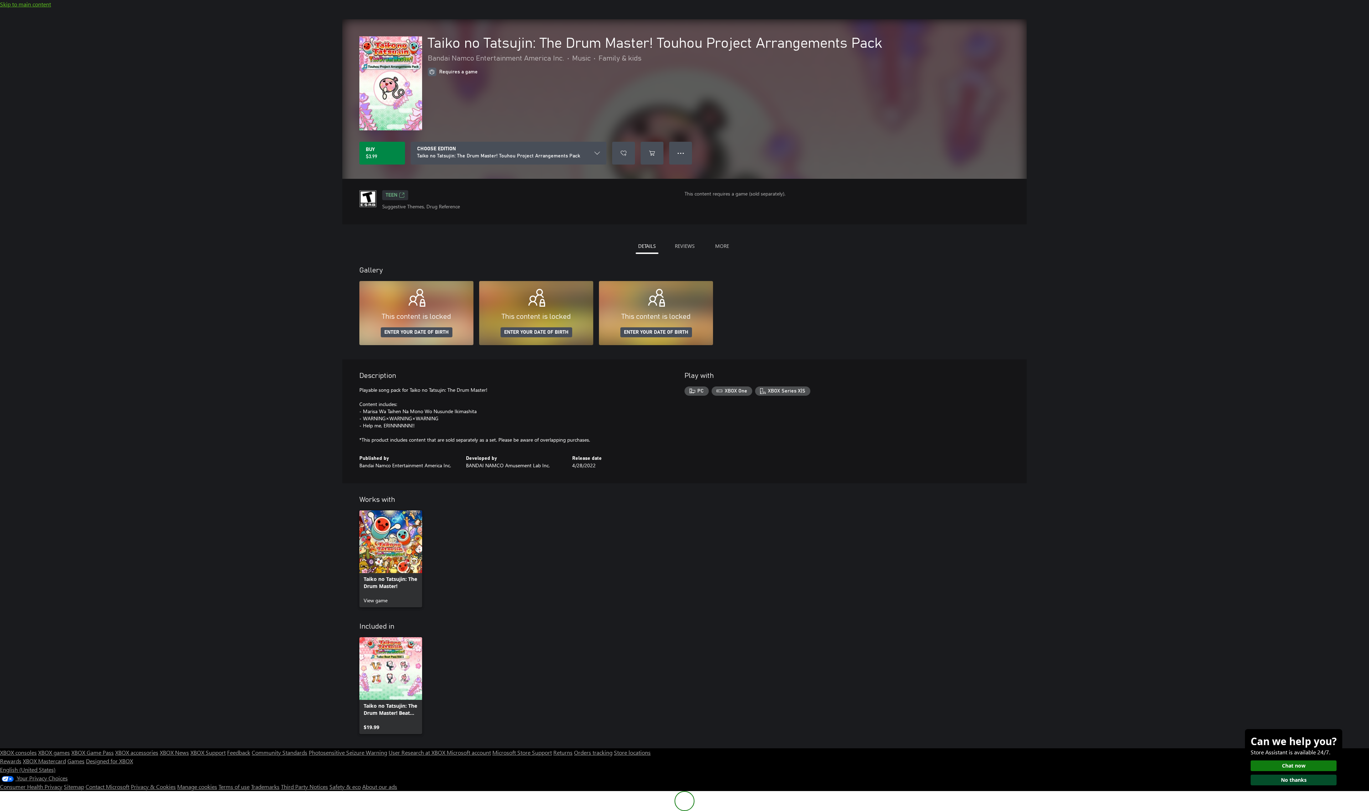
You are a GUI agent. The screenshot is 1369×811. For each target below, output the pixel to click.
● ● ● (680, 153)
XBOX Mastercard (44, 761)
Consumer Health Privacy (31, 786)
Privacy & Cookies (153, 786)
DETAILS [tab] (647, 246)
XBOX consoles (18, 752)
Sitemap (74, 786)
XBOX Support (208, 752)
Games (75, 761)
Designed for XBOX (109, 761)
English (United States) (28, 769)
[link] (390, 558)
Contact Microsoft (107, 786)
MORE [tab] (722, 246)
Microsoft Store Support (522, 752)
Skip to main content (25, 4)
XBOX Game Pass (92, 752)
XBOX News (174, 752)
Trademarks (265, 786)
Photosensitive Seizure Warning (348, 752)
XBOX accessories (136, 752)
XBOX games (54, 752)
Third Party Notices (304, 786)
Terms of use (234, 786)
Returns (563, 752)
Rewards (10, 761)
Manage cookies (197, 786)
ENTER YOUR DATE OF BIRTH (416, 332)
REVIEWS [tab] (684, 246)
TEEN (392, 195)
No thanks (1294, 779)
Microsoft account (469, 752)
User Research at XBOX (418, 752)
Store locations (632, 752)
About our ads (379, 786)
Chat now (1294, 765)
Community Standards (279, 752)
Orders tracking (593, 752)
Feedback (238, 752)
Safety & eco (345, 786)
